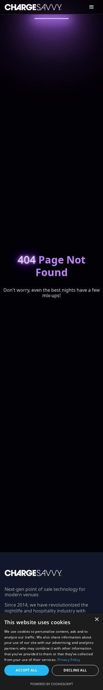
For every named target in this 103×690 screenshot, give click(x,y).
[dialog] (51, 651)
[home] (31, 7)
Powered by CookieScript (51, 684)
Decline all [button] (75, 670)
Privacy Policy (69, 659)
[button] (91, 7)
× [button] (96, 619)
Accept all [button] (26, 670)
